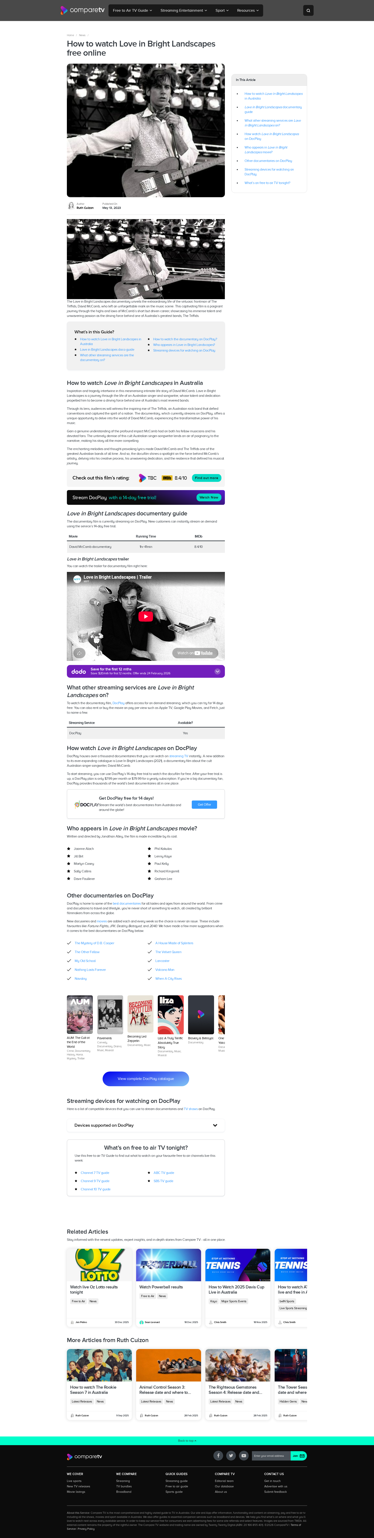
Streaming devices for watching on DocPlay (184, 350)
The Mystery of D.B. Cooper (94, 943)
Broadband (123, 1491)
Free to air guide (177, 1486)
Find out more (206, 478)
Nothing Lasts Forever (90, 970)
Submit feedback (275, 1491)
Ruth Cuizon (85, 208)
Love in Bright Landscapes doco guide (107, 350)
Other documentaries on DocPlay (268, 161)
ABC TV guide (164, 1173)
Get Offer (204, 805)
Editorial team (224, 1481)
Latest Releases (82, 1401)
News (82, 35)
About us (221, 1491)
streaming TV (178, 756)
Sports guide (174, 1491)
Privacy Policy (86, 1528)
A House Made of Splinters (174, 943)
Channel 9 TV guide (95, 1181)
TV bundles (124, 1486)
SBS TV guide (163, 1181)
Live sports (74, 1481)
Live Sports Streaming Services (299, 1308)
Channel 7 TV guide (95, 1173)
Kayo (213, 1301)
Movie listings (76, 1491)
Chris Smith (220, 1322)
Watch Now (209, 497)
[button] (146, 1125)
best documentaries (127, 903)
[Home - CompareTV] (82, 10)
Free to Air (78, 1301)
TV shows (191, 1109)
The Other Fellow (87, 952)
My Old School (85, 961)
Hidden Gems (288, 1401)
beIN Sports (287, 1301)
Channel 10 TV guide (96, 1189)
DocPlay (119, 703)
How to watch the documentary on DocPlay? (185, 339)
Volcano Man (164, 970)
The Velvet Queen (168, 952)
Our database (224, 1486)
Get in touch (272, 1481)
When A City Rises (168, 979)
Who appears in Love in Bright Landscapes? (184, 345)
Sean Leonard (152, 1322)
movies (102, 921)
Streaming (123, 1481)
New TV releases (78, 1486)
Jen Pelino (81, 1322)
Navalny (81, 979)
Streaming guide (177, 1481)
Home (70, 35)
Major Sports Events (234, 1301)
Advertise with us (275, 1486)
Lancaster (162, 961)
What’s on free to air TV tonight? (267, 183)
